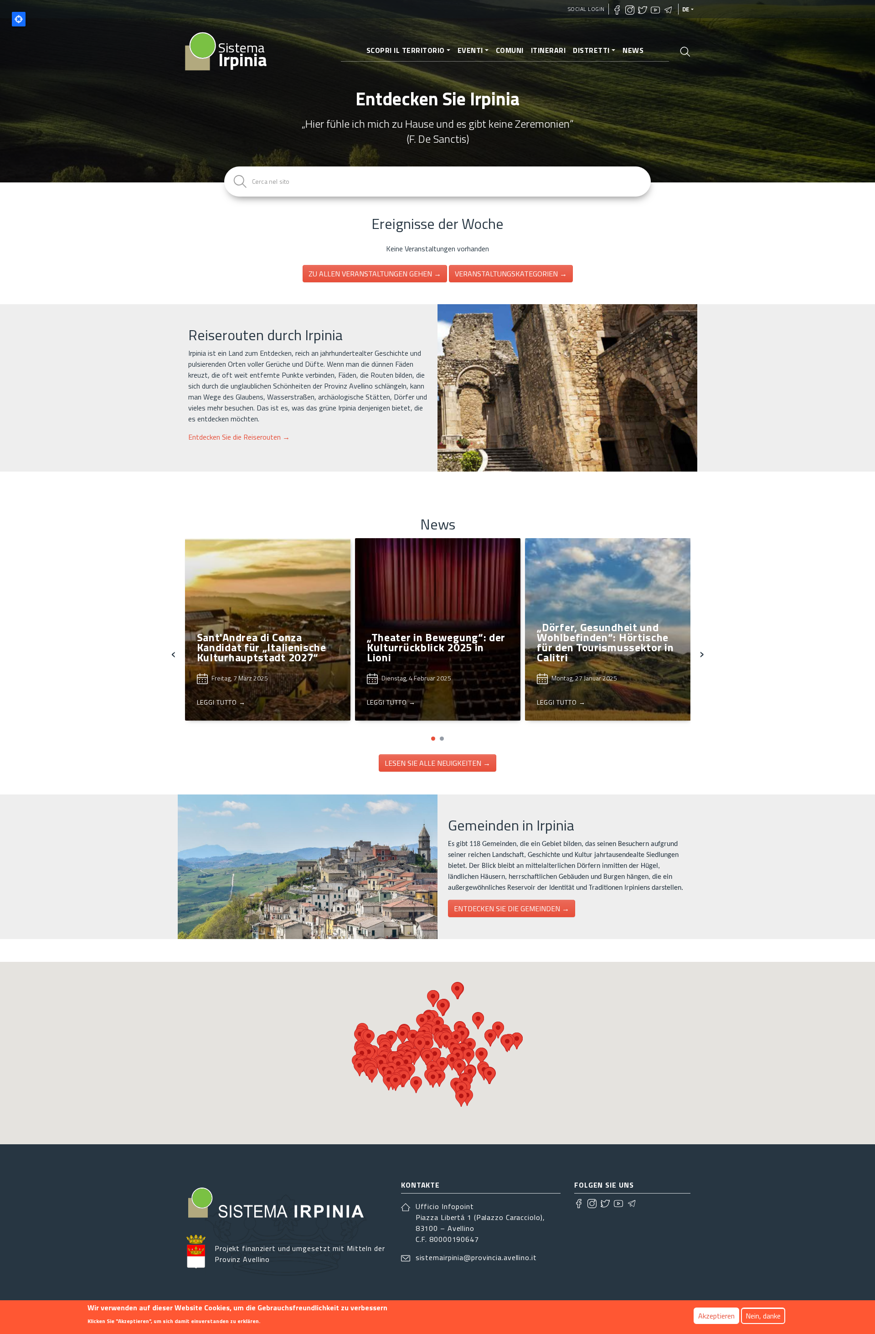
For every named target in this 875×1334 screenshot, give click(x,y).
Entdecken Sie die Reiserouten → (239, 436)
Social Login (586, 9)
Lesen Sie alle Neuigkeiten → (437, 763)
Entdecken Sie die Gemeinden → (511, 908)
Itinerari (548, 50)
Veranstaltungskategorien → (511, 273)
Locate (19, 19)
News (633, 50)
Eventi (470, 50)
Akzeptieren (716, 1315)
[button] (433, 739)
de (686, 9)
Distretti (591, 50)
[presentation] (173, 653)
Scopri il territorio (405, 50)
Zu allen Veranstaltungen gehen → (375, 273)
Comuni (510, 50)
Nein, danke (763, 1315)
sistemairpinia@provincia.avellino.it (476, 1257)
